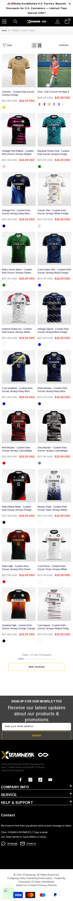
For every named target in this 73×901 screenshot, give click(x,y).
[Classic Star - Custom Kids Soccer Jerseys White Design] (54, 189)
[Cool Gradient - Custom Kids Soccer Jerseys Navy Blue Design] (19, 367)
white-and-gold (39, 226)
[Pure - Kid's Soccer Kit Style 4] (54, 70)
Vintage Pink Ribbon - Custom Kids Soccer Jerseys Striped (18, 152)
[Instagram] (30, 780)
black (4, 522)
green (39, 166)
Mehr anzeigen (37, 667)
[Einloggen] (57, 21)
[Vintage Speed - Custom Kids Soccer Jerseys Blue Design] (54, 308)
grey (39, 463)
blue (59, 104)
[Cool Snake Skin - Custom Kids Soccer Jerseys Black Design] (54, 248)
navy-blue (4, 404)
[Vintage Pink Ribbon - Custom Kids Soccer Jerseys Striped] (19, 130)
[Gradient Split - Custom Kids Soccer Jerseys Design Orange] (19, 604)
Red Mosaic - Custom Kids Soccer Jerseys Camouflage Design (17, 449)
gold (4, 107)
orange (39, 104)
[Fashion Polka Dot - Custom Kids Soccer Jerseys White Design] (19, 308)
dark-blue (39, 344)
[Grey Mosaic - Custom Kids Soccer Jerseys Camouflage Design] (54, 426)
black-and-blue (39, 285)
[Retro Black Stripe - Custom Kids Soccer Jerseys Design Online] (19, 486)
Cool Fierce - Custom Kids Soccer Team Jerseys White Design (52, 568)
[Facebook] (20, 780)
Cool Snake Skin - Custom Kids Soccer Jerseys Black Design (54, 271)
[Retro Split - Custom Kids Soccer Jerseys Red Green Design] (19, 545)
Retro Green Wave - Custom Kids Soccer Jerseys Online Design (17, 271)
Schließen (69, 3)
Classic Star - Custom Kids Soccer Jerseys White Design (53, 212)
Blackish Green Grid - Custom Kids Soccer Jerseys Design (53, 152)
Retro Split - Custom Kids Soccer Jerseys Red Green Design (16, 568)
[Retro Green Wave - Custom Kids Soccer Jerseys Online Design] (19, 248)
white (4, 344)
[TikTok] (40, 780)
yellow (49, 104)
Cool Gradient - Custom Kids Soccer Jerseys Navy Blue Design (17, 390)
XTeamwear (29, 874)
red (44, 104)
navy (4, 226)
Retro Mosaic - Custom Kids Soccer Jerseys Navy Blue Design (52, 390)
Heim (4, 31)
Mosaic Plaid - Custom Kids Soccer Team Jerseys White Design (52, 508)
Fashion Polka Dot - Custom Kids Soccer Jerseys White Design (17, 331)
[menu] (4, 21)
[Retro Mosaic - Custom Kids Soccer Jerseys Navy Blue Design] (54, 367)
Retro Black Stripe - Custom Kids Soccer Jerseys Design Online (17, 508)
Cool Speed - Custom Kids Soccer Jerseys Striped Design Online (54, 627)
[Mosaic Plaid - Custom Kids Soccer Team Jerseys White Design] (54, 486)
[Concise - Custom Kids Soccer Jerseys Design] (19, 70)
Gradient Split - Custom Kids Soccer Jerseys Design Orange (18, 627)
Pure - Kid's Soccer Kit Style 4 (53, 91)
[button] (34, 45)
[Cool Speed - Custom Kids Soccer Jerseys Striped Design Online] (54, 604)
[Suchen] (15, 21)
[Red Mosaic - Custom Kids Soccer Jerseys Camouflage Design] (19, 426)
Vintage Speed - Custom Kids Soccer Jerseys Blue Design (53, 330)
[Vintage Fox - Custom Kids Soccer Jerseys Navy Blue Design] (19, 189)
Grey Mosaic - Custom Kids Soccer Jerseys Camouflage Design (53, 449)
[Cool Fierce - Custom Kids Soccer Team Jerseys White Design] (54, 545)
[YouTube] (50, 780)
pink (54, 104)
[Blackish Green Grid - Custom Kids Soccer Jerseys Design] (54, 130)
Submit (36, 735)
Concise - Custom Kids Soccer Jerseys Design (18, 93)
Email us (31, 843)
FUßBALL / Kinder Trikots (22, 31)
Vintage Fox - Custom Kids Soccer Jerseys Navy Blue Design (16, 212)
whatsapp (12, 843)
